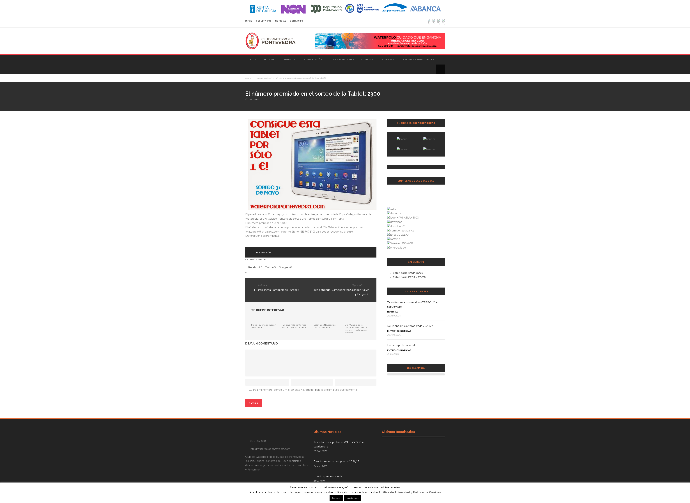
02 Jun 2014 (252, 99)
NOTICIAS (280, 21)
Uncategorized (264, 78)
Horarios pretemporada (401, 345)
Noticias (366, 59)
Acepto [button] (336, 498)
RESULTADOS (264, 21)
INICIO (248, 21)
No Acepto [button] (352, 498)
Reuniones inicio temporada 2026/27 (410, 326)
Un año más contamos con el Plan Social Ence (294, 326)
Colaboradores (343, 59)
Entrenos (393, 331)
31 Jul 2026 (393, 354)
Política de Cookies (427, 492)
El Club (269, 59)
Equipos (289, 59)
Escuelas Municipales (418, 59)
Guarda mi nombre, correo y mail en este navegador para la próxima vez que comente (303, 389)
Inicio (253, 59)
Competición (313, 59)
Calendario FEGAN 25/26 (409, 277)
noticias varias (263, 252)
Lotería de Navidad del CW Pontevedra (325, 326)
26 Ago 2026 (394, 315)
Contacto (389, 59)
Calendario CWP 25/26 (408, 273)
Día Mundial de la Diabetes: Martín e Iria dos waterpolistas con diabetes (356, 328)
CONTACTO (296, 21)
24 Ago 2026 (394, 334)
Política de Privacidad (394, 492)
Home (248, 78)
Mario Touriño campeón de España (263, 326)
